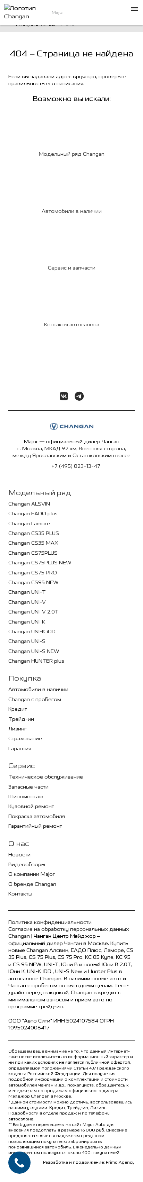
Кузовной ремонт (31, 806)
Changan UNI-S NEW (33, 651)
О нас (18, 843)
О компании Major (31, 874)
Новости (19, 855)
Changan (19, 936)
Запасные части (28, 787)
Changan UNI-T (27, 592)
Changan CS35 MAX (33, 543)
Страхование (25, 739)
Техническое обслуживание (45, 777)
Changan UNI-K (26, 622)
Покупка (24, 678)
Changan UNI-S (26, 641)
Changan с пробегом (34, 699)
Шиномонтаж (25, 797)
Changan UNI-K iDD (32, 632)
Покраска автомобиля (36, 816)
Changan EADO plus (33, 514)
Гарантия (19, 749)
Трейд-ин (21, 719)
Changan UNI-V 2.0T (33, 612)
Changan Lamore (29, 524)
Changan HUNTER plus (36, 661)
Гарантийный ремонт (35, 826)
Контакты (20, 894)
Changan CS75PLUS (33, 553)
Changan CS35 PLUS (33, 533)
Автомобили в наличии (38, 689)
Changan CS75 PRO (32, 573)
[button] (134, 9)
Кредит (17, 709)
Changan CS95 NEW (33, 582)
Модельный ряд (39, 493)
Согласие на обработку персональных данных (68, 929)
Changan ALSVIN (29, 504)
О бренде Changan (32, 884)
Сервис (21, 766)
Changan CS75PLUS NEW (40, 563)
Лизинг (17, 729)
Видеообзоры (26, 864)
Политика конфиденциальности (50, 922)
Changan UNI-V (27, 602)
